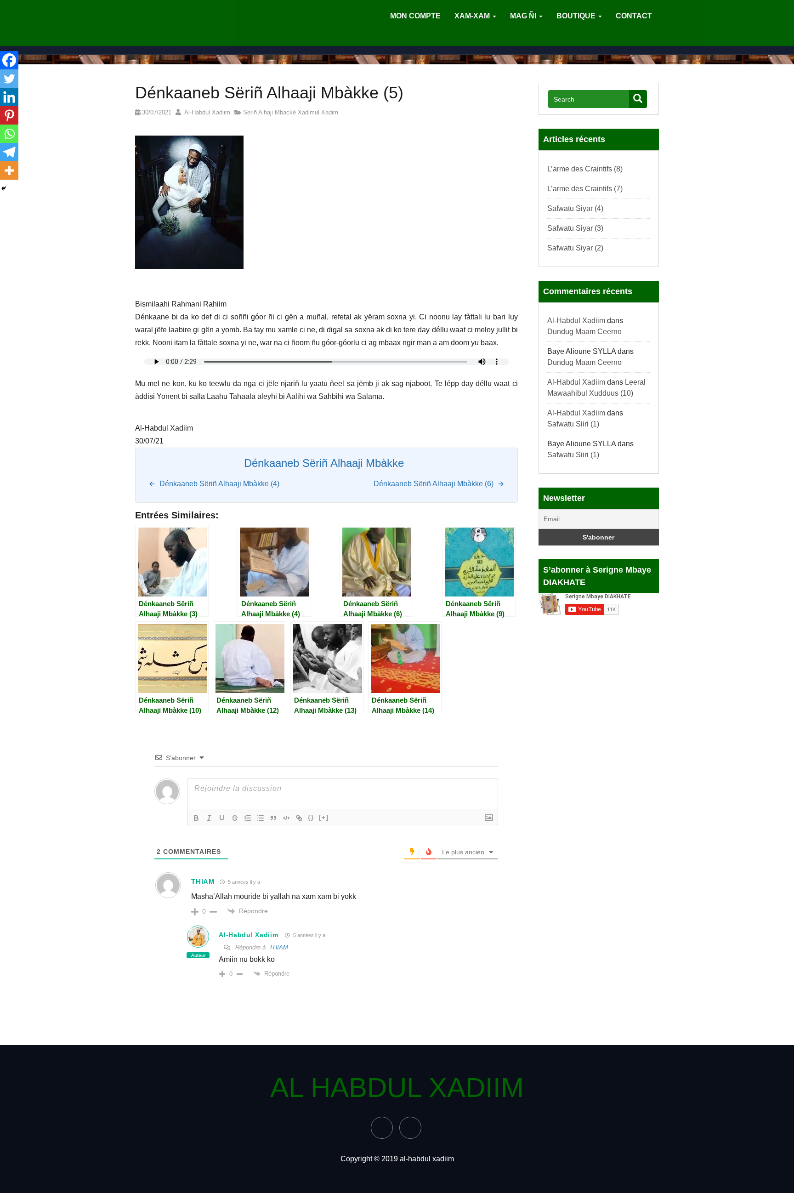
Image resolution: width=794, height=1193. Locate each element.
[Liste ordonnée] (247, 818)
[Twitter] (9, 78)
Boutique (576, 16)
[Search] (638, 99)
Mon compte (415, 16)
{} (311, 817)
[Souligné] (222, 818)
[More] (9, 170)
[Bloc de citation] (273, 818)
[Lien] (299, 818)
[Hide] (3, 188)
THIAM (278, 947)
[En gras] (196, 818)
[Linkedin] (9, 97)
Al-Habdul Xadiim (205, 112)
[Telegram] (9, 152)
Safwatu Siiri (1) (573, 424)
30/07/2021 (155, 112)
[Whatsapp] (9, 134)
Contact (634, 16)
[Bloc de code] (286, 818)
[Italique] (209, 818)
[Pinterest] (9, 115)
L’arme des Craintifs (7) (585, 189)
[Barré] (234, 818)
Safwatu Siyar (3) (575, 228)
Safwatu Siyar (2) (575, 248)
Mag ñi (524, 16)
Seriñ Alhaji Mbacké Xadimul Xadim (290, 112)
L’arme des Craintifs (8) (585, 169)
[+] (324, 817)
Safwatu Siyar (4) (575, 208)
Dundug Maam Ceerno (584, 331)
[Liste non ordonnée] (260, 818)
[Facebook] (9, 60)
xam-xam (473, 16)
